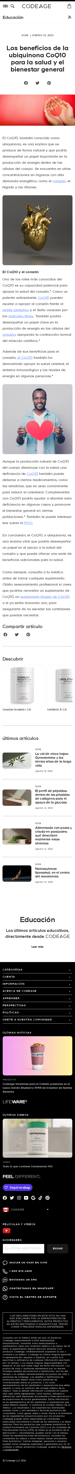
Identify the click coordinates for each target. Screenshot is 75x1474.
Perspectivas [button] (14, 1005)
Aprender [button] (11, 998)
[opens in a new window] (69, 17)
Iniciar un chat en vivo (28, 1263)
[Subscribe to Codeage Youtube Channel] (6, 1233)
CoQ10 (44, 298)
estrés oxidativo (15, 310)
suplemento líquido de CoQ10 (44, 597)
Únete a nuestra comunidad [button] (27, 1020)
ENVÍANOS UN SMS (23, 1280)
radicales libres (20, 316)
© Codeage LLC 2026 (14, 1461)
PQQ (28, 523)
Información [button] (14, 984)
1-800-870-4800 (20, 1271)
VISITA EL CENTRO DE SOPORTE (33, 1297)
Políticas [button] (11, 1012)
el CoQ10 (24, 357)
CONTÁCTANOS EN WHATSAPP (31, 1288)
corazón (59, 181)
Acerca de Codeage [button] (20, 991)
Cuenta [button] (9, 977)
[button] (13, 6)
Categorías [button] (12, 970)
